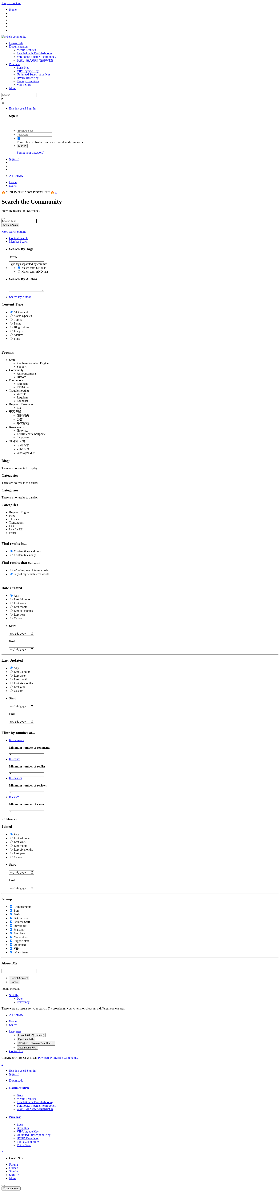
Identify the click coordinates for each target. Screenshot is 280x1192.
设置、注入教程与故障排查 (35, 60)
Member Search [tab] (18, 241)
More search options (14, 231)
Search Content (19, 978)
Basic (17, 914)
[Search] (3, 103)
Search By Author (20, 296)
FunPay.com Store (28, 81)
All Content (21, 312)
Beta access (21, 918)
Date (19, 998)
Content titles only (25, 555)
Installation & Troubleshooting (35, 53)
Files (17, 338)
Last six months (23, 610)
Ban (16, 910)
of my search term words (31, 570)
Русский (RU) (26, 1039)
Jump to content (11, 3)
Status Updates (23, 315)
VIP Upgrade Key (28, 71)
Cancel (14, 982)
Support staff (21, 941)
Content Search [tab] (18, 238)
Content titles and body (28, 551)
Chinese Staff (22, 922)
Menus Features (26, 50)
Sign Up (14, 159)
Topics (18, 319)
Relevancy (23, 1002)
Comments (16, 740)
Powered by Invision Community (58, 1057)
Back (20, 1095)
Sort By (13, 995)
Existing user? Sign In (23, 108)
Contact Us (16, 1051)
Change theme (11, 1188)
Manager (19, 929)
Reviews (15, 778)
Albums (18, 334)
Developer (20, 925)
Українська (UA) (27, 1047)
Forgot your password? (31, 152)
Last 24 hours (22, 599)
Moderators (20, 937)
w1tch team (21, 952)
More (12, 88)
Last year (19, 614)
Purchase (14, 64)
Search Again (10, 225)
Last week (20, 603)
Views (14, 796)
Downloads (16, 43)
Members (12, 819)
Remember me (25, 142)
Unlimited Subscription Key (33, 74)
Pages (17, 323)
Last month (20, 607)
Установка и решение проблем (36, 56)
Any (16, 595)
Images (18, 331)
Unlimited (20, 944)
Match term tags (34, 267)
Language (15, 1031)
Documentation (18, 46)
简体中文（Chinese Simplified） (36, 1043)
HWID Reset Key (27, 77)
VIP (16, 948)
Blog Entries (21, 327)
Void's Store (24, 84)
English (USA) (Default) (31, 1035)
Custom (18, 618)
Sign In (22, 145)
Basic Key (23, 67)
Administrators (22, 906)
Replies (14, 759)
